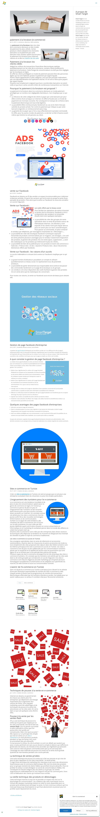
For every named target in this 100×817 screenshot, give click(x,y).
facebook (44, 404)
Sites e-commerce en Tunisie (23, 488)
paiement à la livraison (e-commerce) (27, 39)
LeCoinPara (44, 597)
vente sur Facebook (19, 190)
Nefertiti (31, 596)
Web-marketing (35, 42)
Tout (20, 582)
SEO (42, 599)
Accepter (65, 810)
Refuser (78, 810)
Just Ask (55, 597)
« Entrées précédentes (16, 795)
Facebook (19, 193)
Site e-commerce (28, 582)
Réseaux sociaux (27, 347)
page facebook (21, 350)
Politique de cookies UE (24, 810)
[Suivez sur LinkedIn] (55, 805)
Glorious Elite (32, 613)
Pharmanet (19, 597)
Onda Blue (19, 613)
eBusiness (27, 42)
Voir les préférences (91, 810)
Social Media (35, 347)
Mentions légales (83, 814)
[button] (97, 796)
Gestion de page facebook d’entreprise (28, 345)
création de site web (31, 58)
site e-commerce (23, 494)
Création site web (22, 491)
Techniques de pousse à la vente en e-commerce (33, 690)
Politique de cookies (74, 814)
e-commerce (21, 42)
